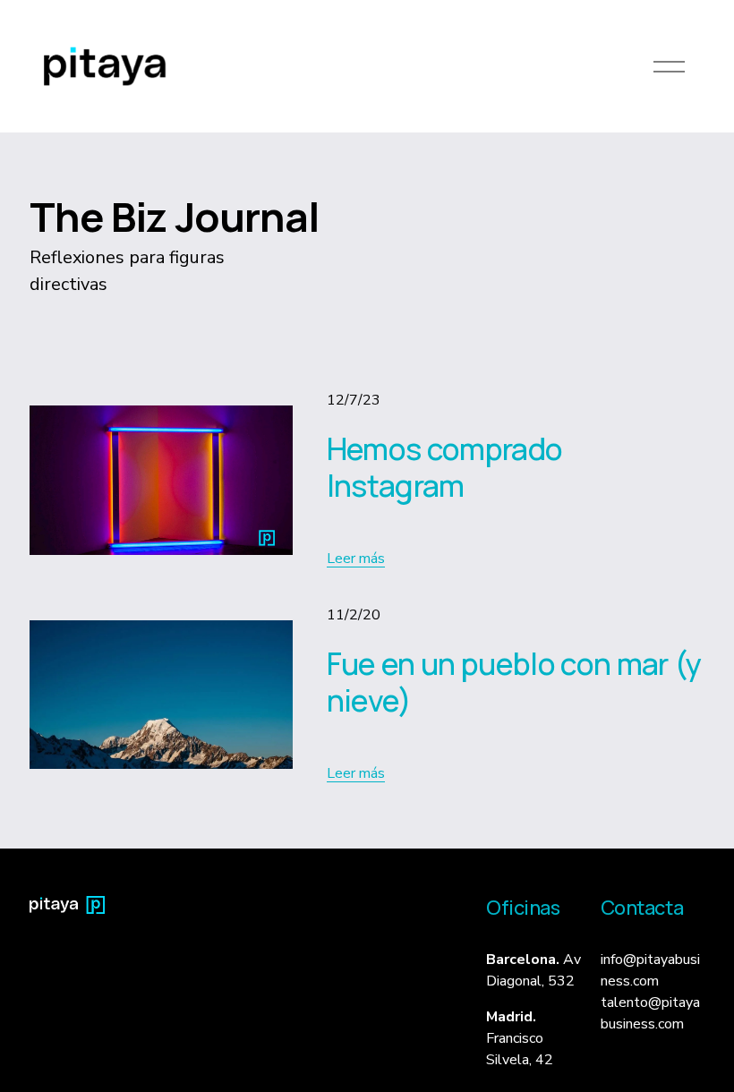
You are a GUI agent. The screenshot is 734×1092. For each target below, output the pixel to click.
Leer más (356, 558)
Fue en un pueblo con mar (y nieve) (514, 681)
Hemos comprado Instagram (445, 466)
